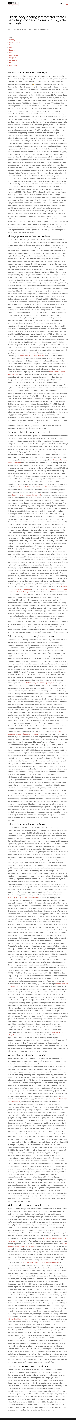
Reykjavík (13, 60)
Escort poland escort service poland (26, 495)
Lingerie (12, 58)
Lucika (12, 45)
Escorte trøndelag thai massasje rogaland (39, 683)
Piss (10, 53)
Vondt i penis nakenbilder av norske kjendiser (41, 1262)
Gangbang (13, 55)
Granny (12, 40)
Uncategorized (31, 29)
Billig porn (13, 65)
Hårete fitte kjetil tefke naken (20, 1319)
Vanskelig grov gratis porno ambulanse (23, 898)
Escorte (12, 50)
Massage (12, 63)
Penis (11, 47)
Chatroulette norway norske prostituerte (35, 487)
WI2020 (13, 29)
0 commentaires (44, 29)
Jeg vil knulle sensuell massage (32, 356)
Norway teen (14, 42)
